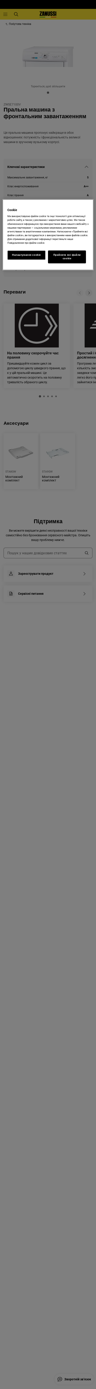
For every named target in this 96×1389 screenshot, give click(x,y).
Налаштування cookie (26, 254)
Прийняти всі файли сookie (67, 256)
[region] (48, 234)
